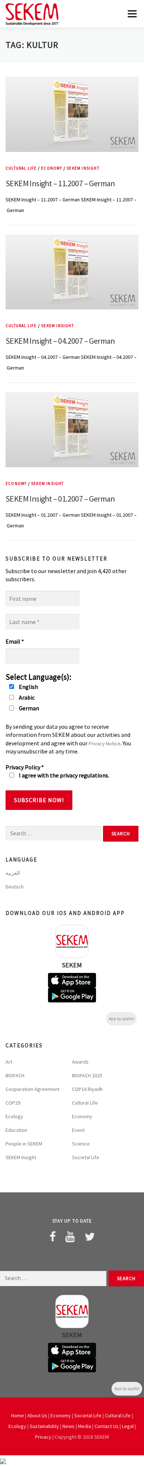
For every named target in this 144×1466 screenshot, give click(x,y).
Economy (51, 168)
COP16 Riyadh (87, 1089)
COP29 (13, 1102)
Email (15, 641)
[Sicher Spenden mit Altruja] (3, 1460)
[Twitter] (90, 1237)
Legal (128, 1426)
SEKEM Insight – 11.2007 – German (60, 183)
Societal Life (85, 1157)
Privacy (43, 1437)
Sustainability (44, 1426)
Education (16, 1130)
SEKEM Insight (82, 168)
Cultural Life (21, 168)
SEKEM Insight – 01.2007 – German (60, 498)
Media (84, 1426)
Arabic (26, 697)
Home (17, 1415)
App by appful (121, 1018)
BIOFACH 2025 (87, 1075)
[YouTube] (70, 1237)
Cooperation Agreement (32, 1089)
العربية (13, 873)
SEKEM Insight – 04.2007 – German (60, 341)
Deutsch (15, 886)
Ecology (14, 1116)
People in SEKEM (24, 1143)
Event (78, 1130)
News (68, 1426)
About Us (37, 1415)
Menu (131, 13)
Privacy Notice (104, 743)
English (28, 686)
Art (9, 1061)
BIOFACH (15, 1075)
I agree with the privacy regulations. (63, 775)
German (28, 708)
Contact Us (107, 1426)
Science (81, 1143)
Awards (80, 1061)
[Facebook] (52, 1237)
